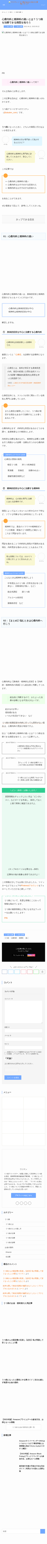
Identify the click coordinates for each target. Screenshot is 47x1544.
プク (20, 1296)
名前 (7, 1027)
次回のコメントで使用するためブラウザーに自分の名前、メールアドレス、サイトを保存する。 (24, 1053)
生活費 (8, 1257)
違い (27, 938)
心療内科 (14, 938)
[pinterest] (25, 1203)
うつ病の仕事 (10, 1233)
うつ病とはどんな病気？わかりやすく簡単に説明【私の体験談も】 (30, 779)
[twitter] (17, 1203)
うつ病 (7, 938)
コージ (21, 1289)
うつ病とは (9, 1224)
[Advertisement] (23, 1502)
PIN (6, 918)
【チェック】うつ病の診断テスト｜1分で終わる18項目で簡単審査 (30, 764)
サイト (6, 1044)
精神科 (21, 938)
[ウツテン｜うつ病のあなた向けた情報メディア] (23, 5)
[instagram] (21, 1203)
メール (7, 1035)
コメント (8, 999)
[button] (4, 972)
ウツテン (21, 1274)
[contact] (29, 1203)
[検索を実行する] (42, 1531)
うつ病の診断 (18, 26)
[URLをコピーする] (42, 972)
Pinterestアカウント (29, 886)
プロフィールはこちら (23, 1195)
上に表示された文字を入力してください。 (19, 1063)
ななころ (21, 1281)
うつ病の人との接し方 (13, 1229)
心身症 (18, 354)
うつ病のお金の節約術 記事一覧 (23, 1427)
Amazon (8, 1252)
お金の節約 (9, 1247)
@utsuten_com (10, 112)
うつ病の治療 (8, 26)
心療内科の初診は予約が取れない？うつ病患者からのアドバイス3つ (30, 748)
